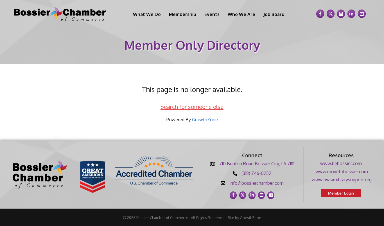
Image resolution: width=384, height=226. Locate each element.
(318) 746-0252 (256, 173)
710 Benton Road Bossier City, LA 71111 (256, 163)
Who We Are (241, 14)
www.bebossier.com (341, 163)
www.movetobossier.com (341, 171)
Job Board (273, 14)
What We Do (147, 14)
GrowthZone (205, 119)
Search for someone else (192, 106)
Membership (182, 14)
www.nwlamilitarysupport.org (342, 179)
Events (212, 14)
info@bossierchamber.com (256, 183)
